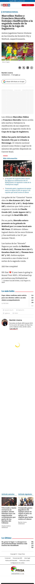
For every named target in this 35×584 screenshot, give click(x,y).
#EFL (15, 275)
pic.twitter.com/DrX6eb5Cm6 (14, 278)
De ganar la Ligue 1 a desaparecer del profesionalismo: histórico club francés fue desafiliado (14, 543)
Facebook (19, 67)
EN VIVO (28, 5)
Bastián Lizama (7, 73)
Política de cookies (24, 560)
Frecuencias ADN (17, 558)
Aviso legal (27, 558)
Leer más (13, 328)
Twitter (23, 67)
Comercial (7, 558)
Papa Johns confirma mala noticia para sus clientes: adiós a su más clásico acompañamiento (14, 298)
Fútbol (16, 313)
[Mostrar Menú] (2, 5)
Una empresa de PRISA (17, 569)
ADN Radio (6, 5)
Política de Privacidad (11, 560)
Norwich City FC (9, 310)
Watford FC (21, 310)
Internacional (10, 12)
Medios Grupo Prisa (17, 574)
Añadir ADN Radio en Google (15, 81)
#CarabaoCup (25, 275)
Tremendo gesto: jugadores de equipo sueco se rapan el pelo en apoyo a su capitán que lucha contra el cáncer (25, 513)
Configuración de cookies (17, 563)
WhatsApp (31, 67)
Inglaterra (7, 313)
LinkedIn (27, 67)
